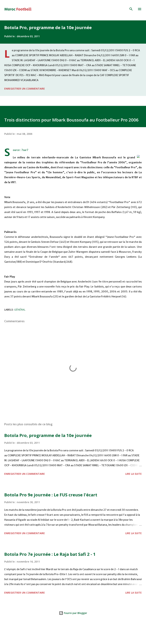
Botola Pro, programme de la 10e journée (48, 27)
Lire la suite (133, 473)
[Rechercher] (131, 9)
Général (19, 309)
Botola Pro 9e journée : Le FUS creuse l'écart (50, 495)
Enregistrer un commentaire (24, 88)
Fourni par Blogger (75, 613)
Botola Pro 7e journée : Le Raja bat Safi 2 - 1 (50, 554)
